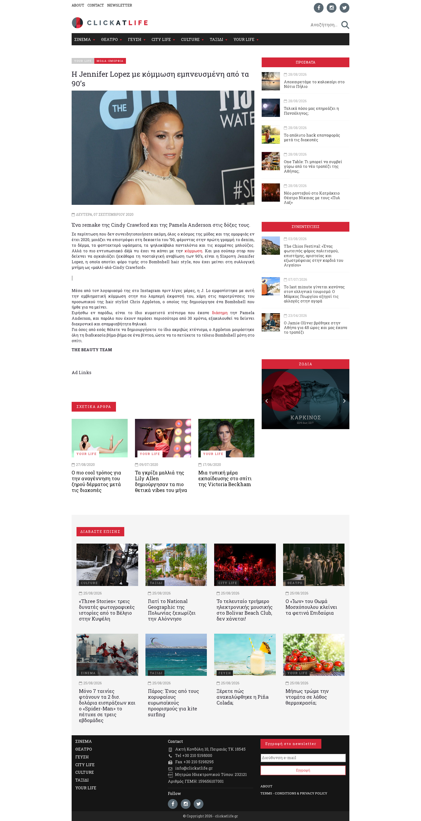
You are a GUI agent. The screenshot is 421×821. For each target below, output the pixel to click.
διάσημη (220, 312)
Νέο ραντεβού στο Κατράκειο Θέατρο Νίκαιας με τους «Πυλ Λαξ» (312, 197)
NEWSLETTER (119, 5)
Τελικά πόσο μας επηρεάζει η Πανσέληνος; (311, 110)
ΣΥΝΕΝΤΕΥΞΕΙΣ (305, 226)
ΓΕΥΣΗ (134, 39)
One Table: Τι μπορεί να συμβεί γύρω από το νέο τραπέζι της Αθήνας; (313, 166)
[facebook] (319, 8)
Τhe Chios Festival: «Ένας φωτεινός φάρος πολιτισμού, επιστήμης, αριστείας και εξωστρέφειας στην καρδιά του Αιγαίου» (313, 255)
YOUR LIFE (243, 39)
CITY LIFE (161, 39)
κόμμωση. (193, 250)
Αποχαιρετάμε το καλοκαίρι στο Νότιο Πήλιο (314, 84)
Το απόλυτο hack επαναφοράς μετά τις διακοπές (312, 137)
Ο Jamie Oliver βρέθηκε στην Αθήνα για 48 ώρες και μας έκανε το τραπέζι (315, 327)
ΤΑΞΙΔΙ (216, 39)
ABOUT (78, 5)
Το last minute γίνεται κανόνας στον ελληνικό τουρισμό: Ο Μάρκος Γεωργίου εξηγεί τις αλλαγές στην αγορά (314, 293)
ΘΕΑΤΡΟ (109, 39)
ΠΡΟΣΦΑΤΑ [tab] (305, 62)
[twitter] (344, 8)
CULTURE (190, 39)
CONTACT (95, 5)
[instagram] (331, 8)
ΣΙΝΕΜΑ (82, 39)
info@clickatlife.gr (194, 768)
